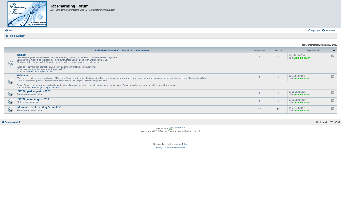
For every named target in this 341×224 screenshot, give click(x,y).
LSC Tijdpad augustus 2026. (34, 91)
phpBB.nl (183, 144)
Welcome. (23, 75)
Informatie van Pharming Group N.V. (39, 107)
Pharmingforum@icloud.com (39, 71)
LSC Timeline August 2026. (33, 99)
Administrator (302, 57)
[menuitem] (9, 30)
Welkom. (22, 54)
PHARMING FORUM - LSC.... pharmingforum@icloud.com (122, 50)
